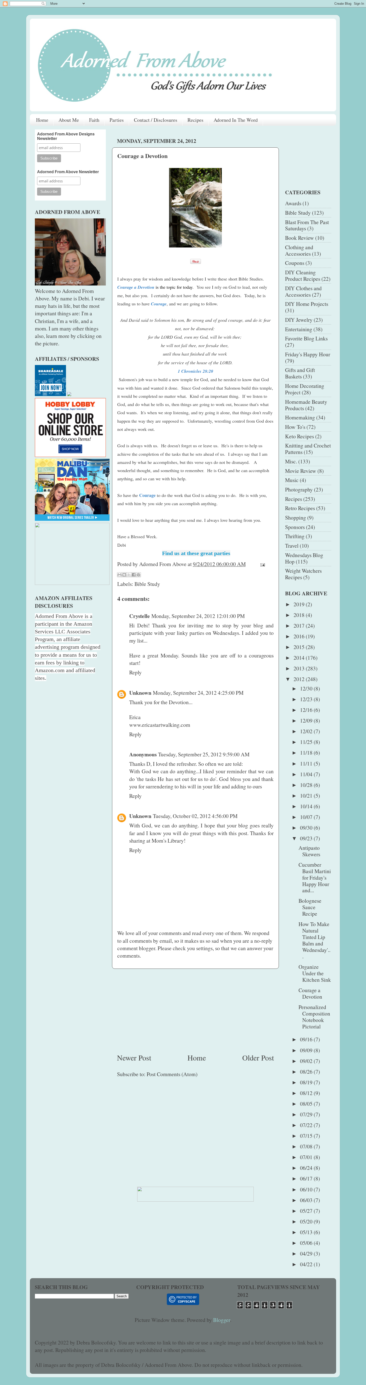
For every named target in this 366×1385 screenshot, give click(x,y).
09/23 (307, 838)
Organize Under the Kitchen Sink (315, 973)
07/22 (307, 1125)
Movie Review (300, 470)
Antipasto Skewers (309, 851)
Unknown (140, 692)
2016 (300, 636)
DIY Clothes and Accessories (303, 291)
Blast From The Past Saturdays (307, 225)
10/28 (307, 784)
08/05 (307, 1103)
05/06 (307, 1242)
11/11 (307, 763)
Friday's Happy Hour (307, 354)
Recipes (195, 120)
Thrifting (295, 536)
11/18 (307, 752)
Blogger (221, 1319)
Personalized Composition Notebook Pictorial (314, 1016)
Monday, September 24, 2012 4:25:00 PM (198, 692)
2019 (300, 604)
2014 (300, 657)
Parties (117, 120)
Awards (293, 203)
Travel (292, 545)
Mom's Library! (168, 840)
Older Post (258, 1057)
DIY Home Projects (306, 303)
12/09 (307, 720)
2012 (300, 679)
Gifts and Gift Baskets (300, 373)
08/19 (307, 1082)
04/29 (307, 1253)
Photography (299, 489)
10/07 (307, 816)
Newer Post (134, 1057)
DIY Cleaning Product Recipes (302, 275)
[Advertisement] (195, 1010)
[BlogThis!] (124, 574)
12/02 (307, 731)
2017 (300, 625)
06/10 (307, 1189)
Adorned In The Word (236, 120)
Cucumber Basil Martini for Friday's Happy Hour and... (315, 877)
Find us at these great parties (196, 553)
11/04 (307, 774)
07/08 (307, 1146)
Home (42, 120)
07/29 (307, 1114)
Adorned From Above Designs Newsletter (66, 136)
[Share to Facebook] (133, 574)
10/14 (307, 806)
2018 (300, 614)
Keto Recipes (299, 436)
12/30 (307, 688)
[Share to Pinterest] (138, 574)
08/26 (307, 1071)
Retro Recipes (300, 508)
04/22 (307, 1264)
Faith (94, 120)
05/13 (307, 1232)
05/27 (307, 1210)
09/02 (307, 1060)
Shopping (295, 517)
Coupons (294, 262)
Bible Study (147, 583)
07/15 (307, 1135)
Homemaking (300, 417)
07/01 (307, 1157)
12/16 (307, 709)
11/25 (307, 741)
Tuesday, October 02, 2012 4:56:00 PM (195, 815)
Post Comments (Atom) (172, 1074)
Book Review (299, 237)
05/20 (307, 1221)
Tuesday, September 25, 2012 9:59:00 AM (203, 754)
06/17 (307, 1178)
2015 (300, 647)
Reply (135, 672)
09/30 (307, 827)
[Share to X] (128, 574)
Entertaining (298, 329)
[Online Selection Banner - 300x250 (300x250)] (70, 454)
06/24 (307, 1167)
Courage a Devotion (310, 993)
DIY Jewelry (298, 319)
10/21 (307, 795)
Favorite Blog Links (306, 338)
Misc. (291, 461)
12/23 (307, 699)
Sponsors (295, 526)
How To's (295, 426)
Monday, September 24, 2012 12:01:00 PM (198, 615)
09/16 (307, 1039)
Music (292, 480)
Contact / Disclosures (155, 120)
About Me (69, 120)
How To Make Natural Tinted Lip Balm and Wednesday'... (314, 940)
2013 (300, 668)
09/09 (307, 1050)
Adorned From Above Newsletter (68, 172)
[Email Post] (261, 564)
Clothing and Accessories (299, 250)
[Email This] (119, 574)
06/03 (307, 1200)
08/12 (307, 1093)
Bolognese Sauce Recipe (310, 907)
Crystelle (139, 616)
